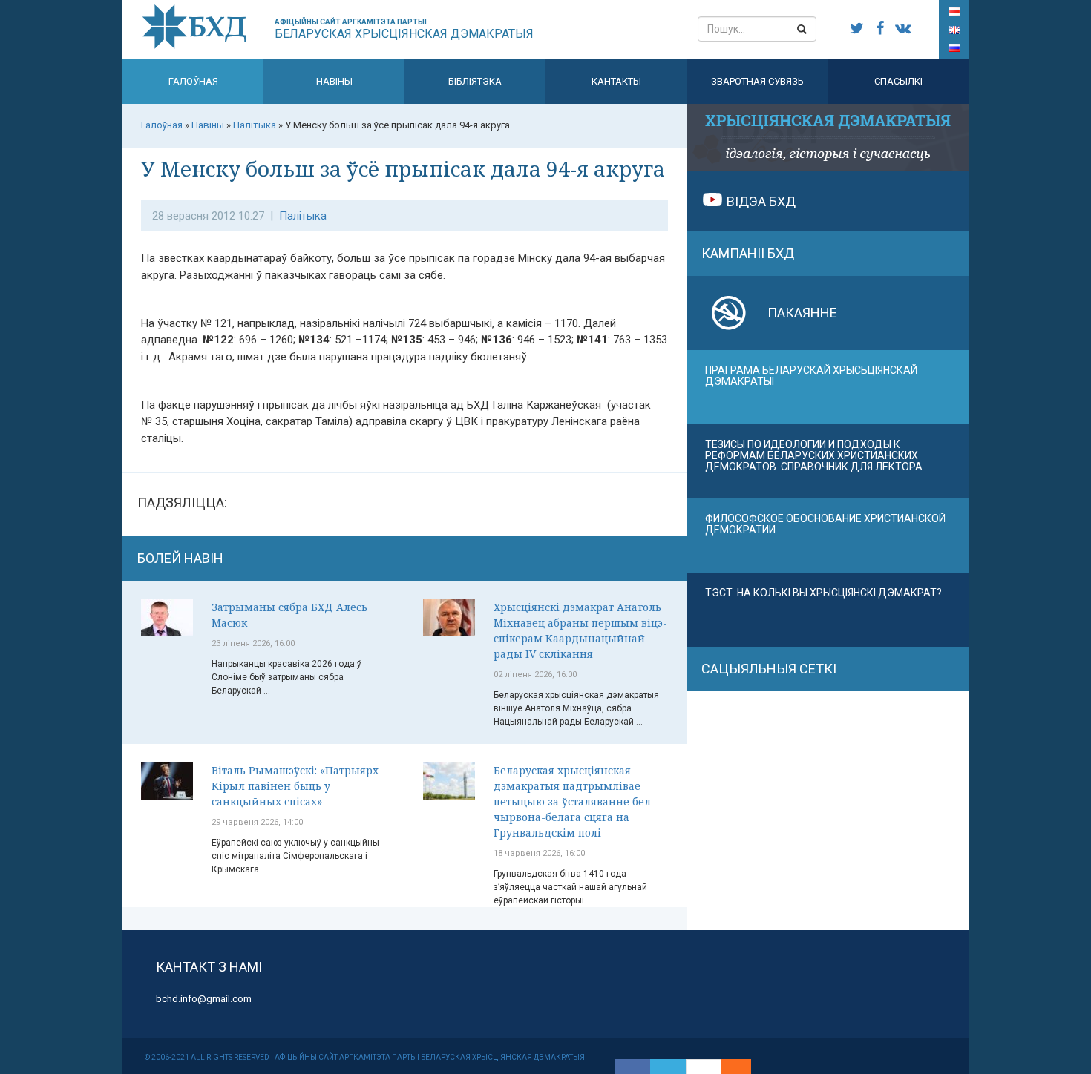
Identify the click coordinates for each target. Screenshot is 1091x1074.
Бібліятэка (475, 81)
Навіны (334, 81)
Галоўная (193, 81)
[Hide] (744, 1067)
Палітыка (303, 216)
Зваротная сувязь (757, 81)
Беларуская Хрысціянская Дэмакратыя (404, 29)
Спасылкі (898, 81)
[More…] (729, 1067)
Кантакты (616, 81)
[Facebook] (632, 1066)
